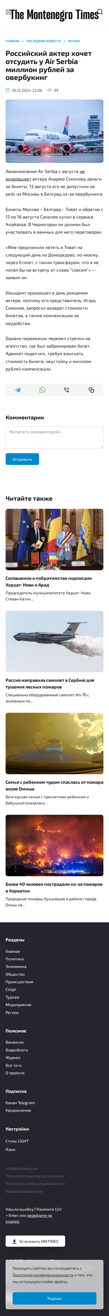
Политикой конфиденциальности (43, 1274)
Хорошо (54, 1298)
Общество (15, 974)
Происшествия (19, 981)
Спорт (11, 989)
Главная (13, 951)
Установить (38, 1241)
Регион (12, 1012)
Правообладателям (24, 1191)
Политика (15, 958)
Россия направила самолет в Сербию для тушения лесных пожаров (50, 683)
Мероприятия (18, 1004)
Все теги (14, 1065)
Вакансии (14, 1042)
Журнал (13, 1057)
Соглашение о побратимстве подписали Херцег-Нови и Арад (49, 581)
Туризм (12, 997)
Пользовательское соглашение (35, 1176)
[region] (54, 1284)
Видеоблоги (17, 1049)
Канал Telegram (20, 1102)
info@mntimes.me (22, 1168)
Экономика (16, 966)
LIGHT (23, 1141)
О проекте (15, 1072)
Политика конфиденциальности (35, 1183)
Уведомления (18, 1110)
